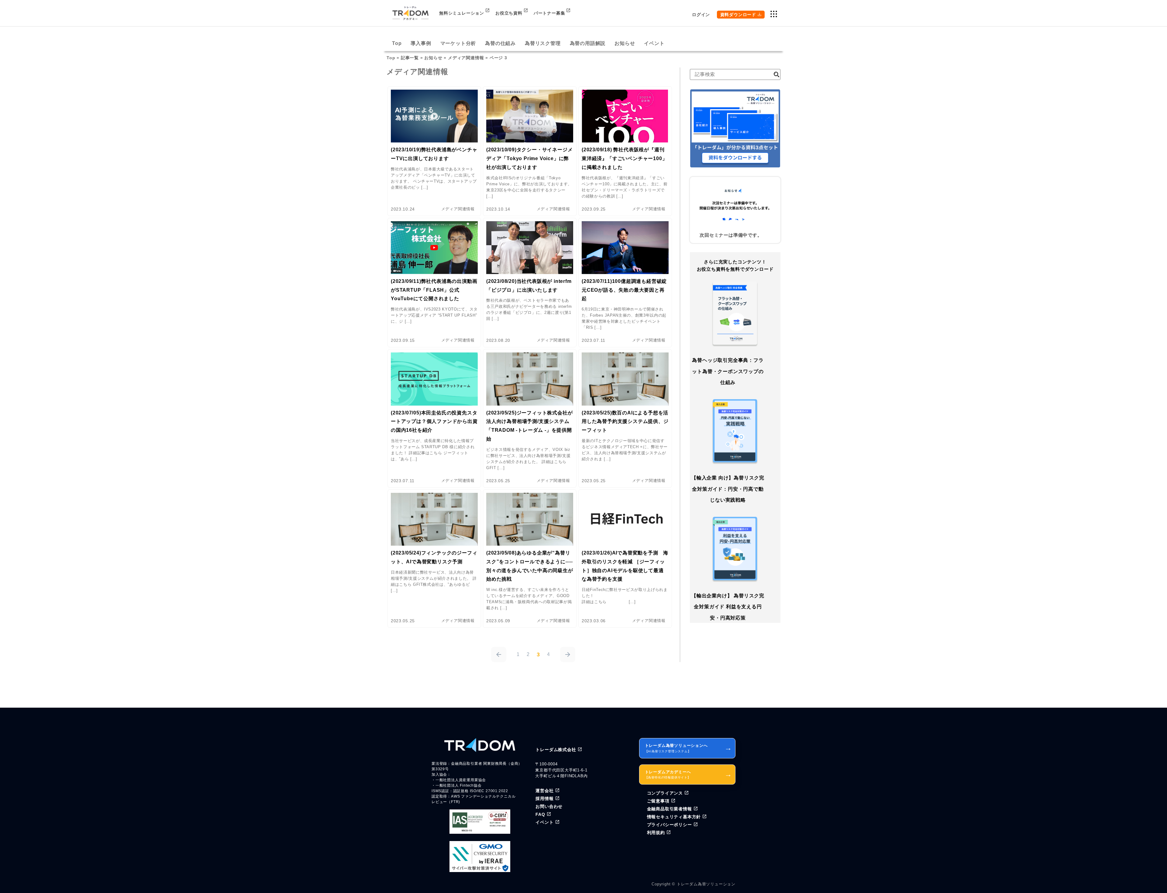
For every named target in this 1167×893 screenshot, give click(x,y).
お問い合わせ (549, 806)
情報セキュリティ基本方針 (674, 816)
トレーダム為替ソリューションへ (688, 748)
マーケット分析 (458, 43)
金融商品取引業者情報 (669, 808)
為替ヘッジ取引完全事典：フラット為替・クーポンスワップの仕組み (727, 371)
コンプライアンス (665, 793)
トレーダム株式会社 (555, 749)
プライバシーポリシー (669, 824)
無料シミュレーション (461, 13)
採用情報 (544, 798)
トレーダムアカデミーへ (688, 774)
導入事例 (421, 43)
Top (396, 43)
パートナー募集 (549, 13)
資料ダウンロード (738, 14)
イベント (654, 43)
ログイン (701, 14)
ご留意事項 (658, 801)
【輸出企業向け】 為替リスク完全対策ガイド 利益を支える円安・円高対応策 (727, 606)
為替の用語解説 (588, 43)
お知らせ (624, 43)
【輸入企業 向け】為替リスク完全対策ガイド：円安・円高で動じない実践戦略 (727, 489)
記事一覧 (410, 57)
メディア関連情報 (466, 57)
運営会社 (544, 790)
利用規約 (656, 832)
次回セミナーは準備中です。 (731, 235)
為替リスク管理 (543, 43)
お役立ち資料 (508, 13)
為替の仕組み (500, 43)
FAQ (540, 814)
